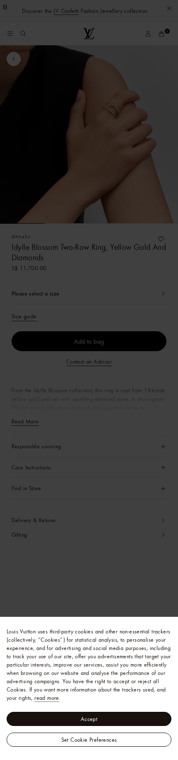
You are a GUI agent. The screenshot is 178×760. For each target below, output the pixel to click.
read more (46, 697)
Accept (89, 719)
